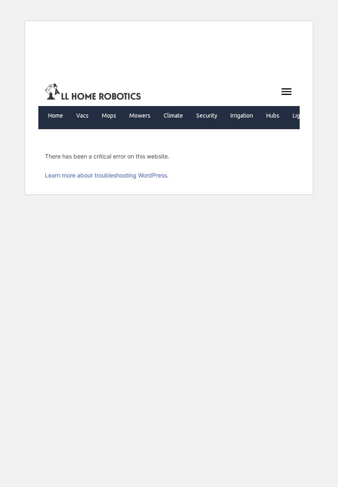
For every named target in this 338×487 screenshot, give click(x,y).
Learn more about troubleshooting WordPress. (107, 175)
